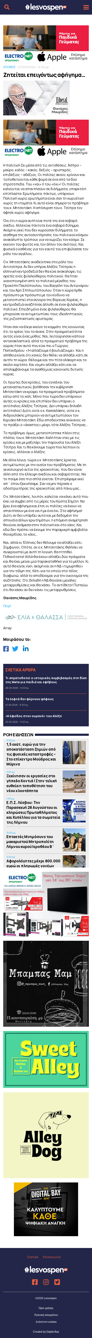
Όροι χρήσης (46, 1308)
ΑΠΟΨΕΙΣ (9, 67)
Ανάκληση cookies (46, 1322)
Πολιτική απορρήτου (46, 1315)
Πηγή (7, 606)
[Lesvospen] (45, 9)
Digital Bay (52, 1331)
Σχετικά (32, 1257)
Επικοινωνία (52, 1257)
